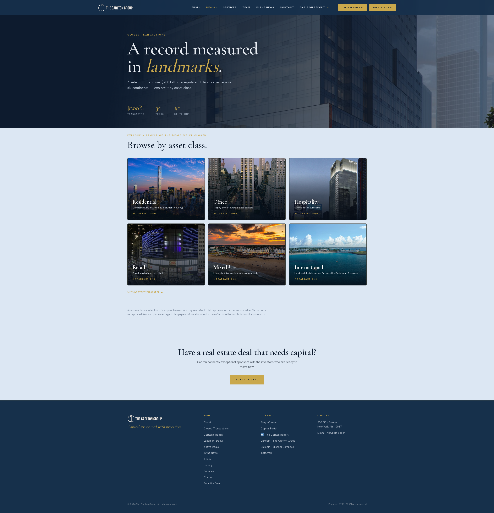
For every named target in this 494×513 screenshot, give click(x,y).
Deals (210, 7)
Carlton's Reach (213, 434)
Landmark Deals (213, 440)
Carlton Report (312, 7)
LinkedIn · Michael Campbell (277, 447)
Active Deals (211, 447)
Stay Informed (269, 422)
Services (230, 7)
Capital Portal (353, 7)
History (208, 465)
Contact (287, 7)
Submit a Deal (382, 7)
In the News (265, 7)
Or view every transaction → (145, 292)
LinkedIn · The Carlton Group (278, 440)
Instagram (266, 453)
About (207, 422)
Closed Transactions (216, 428)
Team (246, 7)
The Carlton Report (276, 434)
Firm (195, 7)
